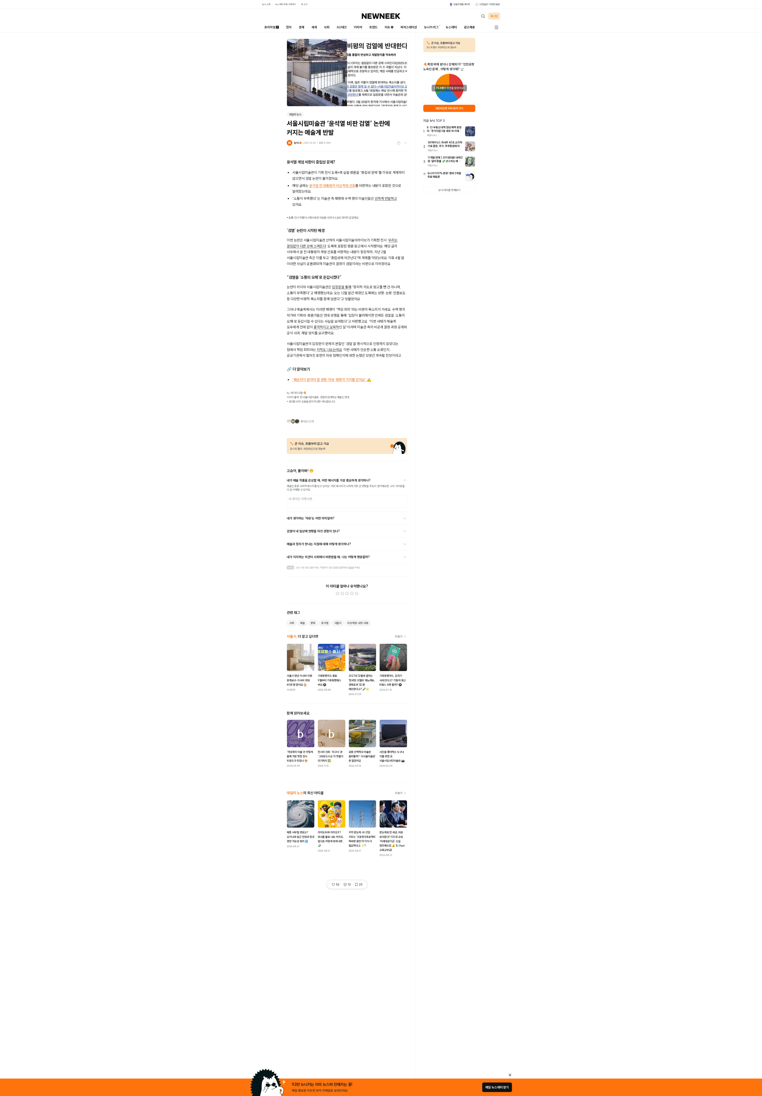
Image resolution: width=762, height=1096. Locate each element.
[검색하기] (483, 16)
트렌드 (373, 27)
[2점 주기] (342, 593)
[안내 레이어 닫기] (510, 1075)
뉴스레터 (451, 27)
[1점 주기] (337, 593)
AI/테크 (342, 27)
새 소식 (304, 4)
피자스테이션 (408, 27)
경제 (301, 27)
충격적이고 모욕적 (326, 327)
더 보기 (398, 636)
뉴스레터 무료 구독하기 (285, 4)
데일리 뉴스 (295, 114)
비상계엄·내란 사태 (357, 623)
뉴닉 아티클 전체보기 (449, 190)
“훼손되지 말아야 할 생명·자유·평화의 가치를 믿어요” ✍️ (331, 379)
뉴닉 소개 (266, 4)
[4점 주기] (351, 593)
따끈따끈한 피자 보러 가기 (449, 108)
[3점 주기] (347, 593)
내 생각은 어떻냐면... (301, 499)
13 (349, 884)
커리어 (358, 27)
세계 (314, 27)
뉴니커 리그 (431, 27)
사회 (326, 27)
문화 (313, 623)
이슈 (387, 27)
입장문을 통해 (341, 287)
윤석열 (324, 623)
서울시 (338, 623)
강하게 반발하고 (386, 198)
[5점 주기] (356, 593)
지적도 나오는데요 (329, 349)
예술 (302, 623)
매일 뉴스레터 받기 (497, 1087)
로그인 (494, 16)
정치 (289, 27)
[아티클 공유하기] (398, 143)
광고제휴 (469, 27)
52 (337, 884)
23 (360, 884)
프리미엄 (269, 27)
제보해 (351, 567)
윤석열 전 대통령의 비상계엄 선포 (332, 185)
